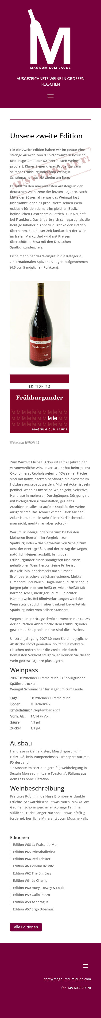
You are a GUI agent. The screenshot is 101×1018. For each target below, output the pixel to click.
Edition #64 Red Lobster (31, 859)
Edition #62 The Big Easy (32, 873)
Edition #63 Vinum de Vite (33, 866)
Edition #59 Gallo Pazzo (31, 894)
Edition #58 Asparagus (30, 902)
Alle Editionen (26, 927)
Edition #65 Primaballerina (34, 852)
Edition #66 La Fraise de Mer (35, 844)
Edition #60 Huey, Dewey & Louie (39, 887)
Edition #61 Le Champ (30, 880)
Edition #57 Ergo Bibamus (33, 909)
